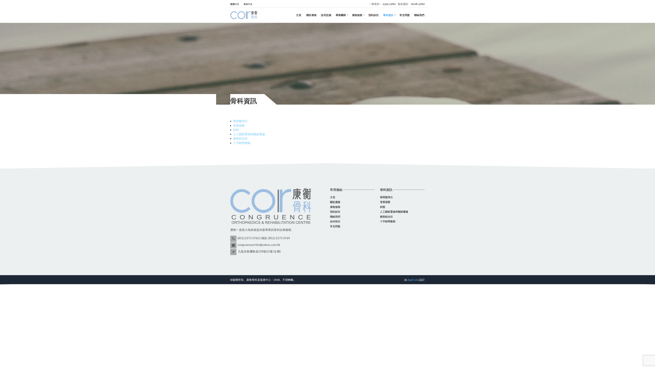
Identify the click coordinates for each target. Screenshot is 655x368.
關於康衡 (311, 15)
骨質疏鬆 (239, 125)
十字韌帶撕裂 (242, 143)
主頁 (298, 15)
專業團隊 (341, 15)
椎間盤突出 (240, 121)
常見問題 (404, 15)
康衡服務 (357, 15)
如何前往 (335, 221)
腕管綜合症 (240, 138)
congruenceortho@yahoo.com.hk (258, 245)
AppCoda (413, 279)
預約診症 (373, 15)
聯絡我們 (419, 15)
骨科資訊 (388, 15)
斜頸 (236, 130)
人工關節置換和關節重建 (249, 134)
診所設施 (326, 15)
